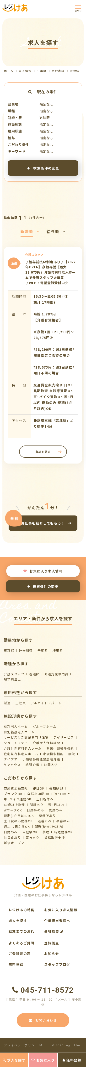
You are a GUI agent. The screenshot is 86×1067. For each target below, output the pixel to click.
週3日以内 (56, 804)
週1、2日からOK (17, 826)
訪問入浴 (51, 764)
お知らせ (51, 953)
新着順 (27, 231)
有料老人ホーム (16, 726)
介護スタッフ (14, 674)
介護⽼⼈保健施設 (46, 743)
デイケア (11, 759)
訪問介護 (32, 764)
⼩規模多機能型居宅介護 (41, 759)
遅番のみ (45, 821)
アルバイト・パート (46, 703)
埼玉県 (58, 650)
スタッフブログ (57, 964)
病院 (71, 754)
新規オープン (14, 843)
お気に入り (45, 1060)
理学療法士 (12, 679)
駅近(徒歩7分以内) (49, 826)
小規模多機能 (53, 754)
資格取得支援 (54, 837)
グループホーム (45, 726)
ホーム (8, 71)
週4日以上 (62, 793)
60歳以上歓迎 (14, 804)
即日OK (39, 788)
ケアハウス (12, 764)
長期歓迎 (56, 788)
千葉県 (41, 71)
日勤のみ (11, 832)
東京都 (9, 650)
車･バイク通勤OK (18, 799)
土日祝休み (45, 799)
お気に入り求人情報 (46, 571)
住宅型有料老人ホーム (21, 754)
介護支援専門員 (56, 674)
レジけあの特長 (21, 909)
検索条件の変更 (45, 167)
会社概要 (52, 931)
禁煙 (46, 832)
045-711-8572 (47, 990)
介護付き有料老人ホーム (23, 748)
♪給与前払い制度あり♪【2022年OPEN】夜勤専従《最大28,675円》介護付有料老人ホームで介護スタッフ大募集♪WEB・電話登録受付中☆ (50, 272)
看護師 (34, 674)
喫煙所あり (47, 815)
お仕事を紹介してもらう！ (43, 523)
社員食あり (12, 837)
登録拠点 (51, 943)
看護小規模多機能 (60, 748)
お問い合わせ (46, 1020)
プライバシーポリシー (21, 1045)
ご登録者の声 (20, 953)
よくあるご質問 (21, 943)
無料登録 (73, 1060)
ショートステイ (16, 743)
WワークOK (13, 810)
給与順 (53, 231)
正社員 (21, 703)
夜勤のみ (56, 810)
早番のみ (63, 821)
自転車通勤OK (38, 793)
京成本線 (58, 71)
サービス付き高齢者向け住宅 (26, 737)
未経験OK (30, 832)
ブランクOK (13, 793)
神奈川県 (26, 650)
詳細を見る (43, 452)
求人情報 (25, 71)
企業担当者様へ (57, 920)
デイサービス (63, 737)
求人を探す (16, 1060)
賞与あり (33, 837)
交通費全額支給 (16, 788)
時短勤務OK (63, 832)
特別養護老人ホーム (19, 732)
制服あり (37, 804)
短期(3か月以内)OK (19, 815)
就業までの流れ (21, 931)
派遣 (7, 703)
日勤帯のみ (35, 810)
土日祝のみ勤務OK (18, 821)
